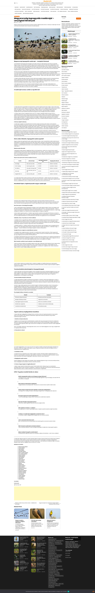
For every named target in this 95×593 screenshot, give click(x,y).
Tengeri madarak (21, 475)
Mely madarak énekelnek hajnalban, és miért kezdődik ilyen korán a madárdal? (41, 545)
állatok (61, 583)
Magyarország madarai (28, 13)
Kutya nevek (67, 553)
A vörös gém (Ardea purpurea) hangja (69, 232)
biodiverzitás (59, 540)
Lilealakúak (52, 551)
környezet (59, 550)
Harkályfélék (52, 550)
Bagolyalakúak (52, 539)
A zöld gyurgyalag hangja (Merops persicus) (70, 235)
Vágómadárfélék (53, 580)
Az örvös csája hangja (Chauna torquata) (23, 556)
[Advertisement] (37, 98)
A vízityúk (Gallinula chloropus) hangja (69, 228)
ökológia (51, 587)
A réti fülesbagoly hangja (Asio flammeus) (70, 183)
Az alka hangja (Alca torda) (67, 244)
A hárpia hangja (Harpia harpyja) (68, 149)
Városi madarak (67, 7)
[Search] (17, 3)
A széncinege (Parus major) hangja (68, 203)
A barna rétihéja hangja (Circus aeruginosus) (70, 133)
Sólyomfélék (52, 569)
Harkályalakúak (52, 548)
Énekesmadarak (44, 7)
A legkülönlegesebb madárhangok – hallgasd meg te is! (74, 39)
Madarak (17, 7)
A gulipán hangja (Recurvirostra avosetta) (70, 144)
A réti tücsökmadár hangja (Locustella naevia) (71, 185)
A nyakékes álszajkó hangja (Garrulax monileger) (73, 61)
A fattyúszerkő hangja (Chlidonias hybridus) (70, 142)
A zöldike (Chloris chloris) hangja (68, 239)
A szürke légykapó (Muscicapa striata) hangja (70, 205)
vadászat (56, 574)
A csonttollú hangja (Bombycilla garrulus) (70, 135)
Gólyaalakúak (58, 543)
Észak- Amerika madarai (23, 452)
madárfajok (57, 556)
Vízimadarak (52, 582)
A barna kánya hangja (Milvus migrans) (69, 131)
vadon (51, 574)
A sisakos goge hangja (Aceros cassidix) (69, 190)
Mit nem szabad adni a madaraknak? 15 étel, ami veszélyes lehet (41, 564)
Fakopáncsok (64, 87)
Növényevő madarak (54, 9)
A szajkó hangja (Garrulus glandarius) (69, 194)
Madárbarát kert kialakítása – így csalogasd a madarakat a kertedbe (41, 552)
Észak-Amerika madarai (73, 11)
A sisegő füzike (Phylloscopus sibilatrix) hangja (70, 192)
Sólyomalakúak (52, 567)
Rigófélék (58, 559)
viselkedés (51, 577)
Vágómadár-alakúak (54, 579)
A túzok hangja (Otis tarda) (67, 219)
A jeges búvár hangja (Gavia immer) (69, 151)
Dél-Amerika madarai (62, 11)
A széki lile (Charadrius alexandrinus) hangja (70, 199)
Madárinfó (47, 1)
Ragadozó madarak (26, 9)
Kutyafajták (16, 481)
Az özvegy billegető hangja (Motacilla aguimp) (73, 46)
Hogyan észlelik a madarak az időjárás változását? (20, 521)
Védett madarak (28, 11)
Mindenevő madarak (73, 9)
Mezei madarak (60, 7)
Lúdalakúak (52, 555)
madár (51, 556)
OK (68, 591)
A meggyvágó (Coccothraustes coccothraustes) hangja (68, 174)
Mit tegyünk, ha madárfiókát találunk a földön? (41, 558)
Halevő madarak (21, 459)
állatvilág (51, 585)
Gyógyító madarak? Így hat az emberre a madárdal (74, 34)
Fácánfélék (58, 542)
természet (59, 569)
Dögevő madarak (21, 455)
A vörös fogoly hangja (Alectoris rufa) (69, 230)
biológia (51, 542)
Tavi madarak (21, 474)
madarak (59, 555)
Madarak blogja (16, 16)
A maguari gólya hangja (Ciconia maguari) (70, 171)
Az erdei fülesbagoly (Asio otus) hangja (69, 248)
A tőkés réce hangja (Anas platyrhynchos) (70, 210)
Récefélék (51, 561)
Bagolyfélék (52, 540)
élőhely (57, 585)
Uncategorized (64, 121)
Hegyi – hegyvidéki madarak (67, 91)
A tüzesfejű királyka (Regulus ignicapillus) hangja (71, 217)
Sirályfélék (58, 561)
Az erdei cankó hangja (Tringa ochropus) (69, 246)
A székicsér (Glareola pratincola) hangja (69, 201)
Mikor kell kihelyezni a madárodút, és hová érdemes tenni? (41, 538)
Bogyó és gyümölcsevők (66, 73)
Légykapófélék (52, 553)
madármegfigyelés (53, 558)
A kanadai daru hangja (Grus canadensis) (70, 156)
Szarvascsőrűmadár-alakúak (55, 566)
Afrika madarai (36, 11)
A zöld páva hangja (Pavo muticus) (68, 237)
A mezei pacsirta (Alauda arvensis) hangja (70, 176)
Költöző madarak (35, 9)
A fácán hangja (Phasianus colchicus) (69, 140)
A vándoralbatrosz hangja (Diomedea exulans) (71, 221)
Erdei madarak (52, 7)
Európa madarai (18, 13)
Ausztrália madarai (45, 11)
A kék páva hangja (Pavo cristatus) (68, 158)
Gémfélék (51, 543)
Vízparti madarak (53, 583)
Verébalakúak (59, 575)
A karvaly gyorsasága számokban (36, 521)
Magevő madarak (64, 9)
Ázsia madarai (53, 11)
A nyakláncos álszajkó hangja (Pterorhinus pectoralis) (73, 56)
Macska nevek (68, 557)
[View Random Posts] (15, 3)
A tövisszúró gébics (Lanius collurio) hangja (70, 215)
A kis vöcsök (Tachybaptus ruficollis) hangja (70, 164)
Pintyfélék (51, 559)
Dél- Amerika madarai (22, 453)
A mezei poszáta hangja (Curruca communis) (70, 178)
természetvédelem (53, 571)
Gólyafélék (51, 545)
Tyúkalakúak (52, 572)
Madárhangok (29, 7)
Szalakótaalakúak (53, 563)
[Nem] (93, 591)
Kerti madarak (37, 7)
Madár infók (22, 7)
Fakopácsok (20, 458)
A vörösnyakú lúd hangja (66, 234)
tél (58, 572)
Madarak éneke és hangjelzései (51, 521)
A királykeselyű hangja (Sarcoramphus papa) (70, 162)
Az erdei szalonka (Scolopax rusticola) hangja (70, 250)
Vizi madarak (75, 7)
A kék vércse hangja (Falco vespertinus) (69, 160)
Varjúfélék (51, 575)
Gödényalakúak (52, 547)
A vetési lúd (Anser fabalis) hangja (68, 223)
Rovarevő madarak (45, 9)
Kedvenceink (16, 483)
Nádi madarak (18, 9)
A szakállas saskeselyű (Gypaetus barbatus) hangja (68, 197)
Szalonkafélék (52, 564)
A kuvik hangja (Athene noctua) (68, 169)
